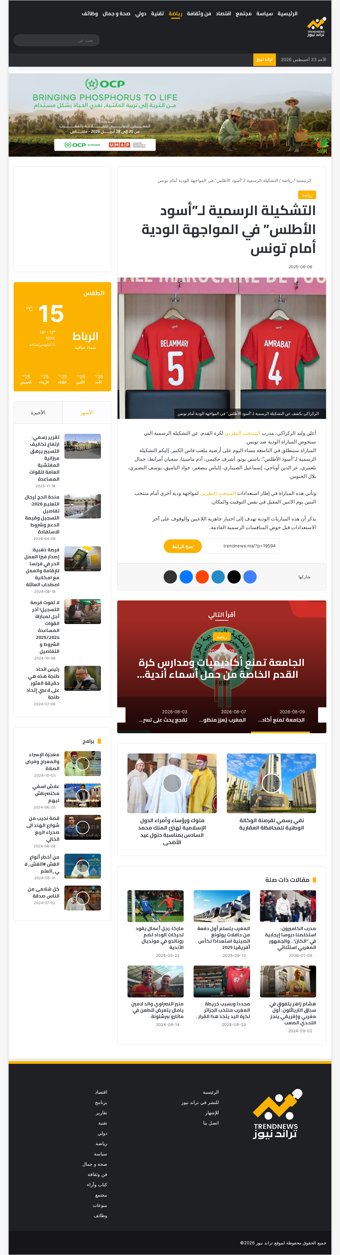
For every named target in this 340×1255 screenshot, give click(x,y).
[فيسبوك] (250, 577)
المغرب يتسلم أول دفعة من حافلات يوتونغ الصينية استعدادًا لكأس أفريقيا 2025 (223, 938)
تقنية (157, 13)
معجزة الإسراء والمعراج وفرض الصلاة (42, 761)
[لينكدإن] (218, 577)
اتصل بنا (211, 1123)
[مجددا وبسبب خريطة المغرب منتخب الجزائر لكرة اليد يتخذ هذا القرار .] (222, 981)
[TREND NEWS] (317, 27)
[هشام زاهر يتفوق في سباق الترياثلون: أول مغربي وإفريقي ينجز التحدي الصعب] (288, 981)
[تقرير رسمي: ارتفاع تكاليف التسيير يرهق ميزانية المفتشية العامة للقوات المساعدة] (82, 446)
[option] (221, 666)
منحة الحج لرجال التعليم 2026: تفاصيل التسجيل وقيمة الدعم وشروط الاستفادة (42, 514)
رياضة (175, 13)
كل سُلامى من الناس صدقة (43, 892)
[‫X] (234, 577)
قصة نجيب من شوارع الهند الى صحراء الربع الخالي (42, 828)
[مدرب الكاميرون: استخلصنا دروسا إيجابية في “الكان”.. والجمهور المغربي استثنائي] (288, 906)
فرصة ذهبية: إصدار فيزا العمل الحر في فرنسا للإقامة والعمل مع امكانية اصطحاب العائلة (41, 567)
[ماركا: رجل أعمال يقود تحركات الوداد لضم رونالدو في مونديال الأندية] (156, 906)
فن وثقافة (199, 13)
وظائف (90, 13)
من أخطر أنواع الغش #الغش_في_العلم (42, 864)
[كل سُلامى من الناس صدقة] (82, 898)
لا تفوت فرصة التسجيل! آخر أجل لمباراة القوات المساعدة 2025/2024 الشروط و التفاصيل (44, 627)
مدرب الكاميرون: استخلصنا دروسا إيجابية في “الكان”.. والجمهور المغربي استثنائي (290, 938)
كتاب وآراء (97, 1184)
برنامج (101, 1102)
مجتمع (244, 13)
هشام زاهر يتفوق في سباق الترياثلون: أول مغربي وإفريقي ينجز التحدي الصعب (292, 1013)
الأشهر (87, 412)
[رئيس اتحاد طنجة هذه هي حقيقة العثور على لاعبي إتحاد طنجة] (82, 678)
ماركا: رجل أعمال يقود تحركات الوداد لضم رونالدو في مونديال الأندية (159, 938)
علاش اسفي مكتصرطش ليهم (45, 793)
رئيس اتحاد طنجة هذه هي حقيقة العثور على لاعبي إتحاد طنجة (42, 683)
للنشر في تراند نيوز (200, 1102)
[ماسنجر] (186, 577)
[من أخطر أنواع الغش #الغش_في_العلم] (82, 866)
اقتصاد (223, 13)
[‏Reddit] (202, 577)
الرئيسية (288, 13)
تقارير (101, 1112)
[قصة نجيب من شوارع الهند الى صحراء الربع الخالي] (82, 827)
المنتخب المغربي (242, 433)
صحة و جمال (116, 13)
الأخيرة (38, 412)
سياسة (264, 13)
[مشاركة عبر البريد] (170, 577)
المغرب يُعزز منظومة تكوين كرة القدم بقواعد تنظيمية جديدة (221, 668)
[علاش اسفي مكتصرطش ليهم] (82, 795)
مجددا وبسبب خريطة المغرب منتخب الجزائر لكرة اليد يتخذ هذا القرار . (223, 1010)
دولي (140, 13)
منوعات (100, 1205)
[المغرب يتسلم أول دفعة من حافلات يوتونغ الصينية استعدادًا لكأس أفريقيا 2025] (222, 906)
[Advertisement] (50, 218)
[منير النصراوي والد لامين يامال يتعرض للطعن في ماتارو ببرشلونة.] (156, 981)
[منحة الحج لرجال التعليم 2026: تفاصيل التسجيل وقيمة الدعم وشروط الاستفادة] (82, 506)
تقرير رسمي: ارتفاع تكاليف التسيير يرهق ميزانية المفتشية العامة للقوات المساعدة (44, 458)
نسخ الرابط (183, 546)
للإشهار (212, 1112)
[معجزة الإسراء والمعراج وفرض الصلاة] (82, 763)
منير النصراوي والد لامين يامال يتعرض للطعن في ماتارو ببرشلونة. (157, 1010)
